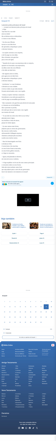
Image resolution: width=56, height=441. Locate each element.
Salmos (17, 383)
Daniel (30, 379)
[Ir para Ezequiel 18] (2, 177)
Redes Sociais (32, 353)
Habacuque (45, 375)
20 (51, 306)
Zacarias (44, 381)
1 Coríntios (4, 407)
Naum (43, 372)
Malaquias (44, 383)
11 (4, 306)
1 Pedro (31, 407)
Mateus (4, 394)
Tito (30, 398)
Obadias (44, 366)
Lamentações (32, 375)
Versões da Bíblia (19, 349)
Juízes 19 (42, 238)
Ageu (43, 379)
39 (46, 317)
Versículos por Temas (20, 356)
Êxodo (3, 368)
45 (25, 322)
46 (30, 322)
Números (4, 372)
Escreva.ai (4, 416)
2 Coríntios (18, 394)
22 (9, 312)
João (3, 400)
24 (20, 312)
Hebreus (31, 402)
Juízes (3, 379)
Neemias (17, 377)
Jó (15, 381)
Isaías (30, 370)
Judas (43, 402)
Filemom (31, 400)
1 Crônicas (17, 370)
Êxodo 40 (14, 238)
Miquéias (44, 370)
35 (25, 317)
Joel (29, 383)
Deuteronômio (5, 375)
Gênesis (4, 366)
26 (30, 312)
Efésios (17, 398)
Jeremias (31, 372)
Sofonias (44, 377)
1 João (43, 396)
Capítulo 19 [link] (17, 18)
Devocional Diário (19, 351)
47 (35, 322)
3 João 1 (14, 233)
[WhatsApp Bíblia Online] (26, 428)
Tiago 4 (42, 233)
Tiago (30, 404)
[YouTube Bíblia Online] (23, 428)
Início (3, 349)
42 (9, 322)
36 (30, 317)
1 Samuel (4, 383)
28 (41, 312)
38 (41, 317)
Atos (3, 402)
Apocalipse (45, 404)
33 (15, 317)
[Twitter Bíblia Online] (37, 428)
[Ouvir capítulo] (52, 4)
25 (25, 312)
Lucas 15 (42, 243)
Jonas (43, 368)
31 (4, 317)
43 (15, 322)
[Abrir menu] (52, 1)
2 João (43, 398)
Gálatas (17, 396)
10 (51, 301)
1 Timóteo (31, 394)
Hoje (3, 351)
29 (46, 312)
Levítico (4, 370)
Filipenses (17, 400)
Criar (48, 21)
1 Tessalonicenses (19, 404)
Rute (3, 381)
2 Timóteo (31, 396)
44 (20, 322)
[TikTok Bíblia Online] (33, 428)
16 (30, 306)
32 (9, 317)
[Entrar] (45, 1)
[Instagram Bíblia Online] (19, 428)
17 (35, 306)
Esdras (17, 375)
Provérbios (18, 385)
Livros (5, 18)
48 (41, 322)
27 (35, 312)
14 (20, 306)
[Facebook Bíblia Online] (30, 428)
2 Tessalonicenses (19, 407)
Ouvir (42, 21)
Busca (3, 356)
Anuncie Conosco (33, 356)
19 (9, 4)
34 (20, 317)
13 (15, 306)
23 (15, 312)
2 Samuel (4, 385)
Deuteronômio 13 (14, 243)
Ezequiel (11, 18)
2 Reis (16, 368)
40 (51, 317)
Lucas (3, 398)
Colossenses (18, 402)
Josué (3, 377)
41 (4, 322)
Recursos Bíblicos (19, 353)
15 (25, 306)
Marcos (4, 396)
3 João (43, 400)
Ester (16, 379)
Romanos (4, 404)
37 (35, 317)
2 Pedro (44, 394)
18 (41, 306)
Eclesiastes (31, 366)
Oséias (30, 381)
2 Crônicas (17, 372)
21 (4, 312)
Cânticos (31, 368)
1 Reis (16, 366)
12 (9, 306)
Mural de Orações (33, 349)
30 (51, 312)
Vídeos (30, 351)
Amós (30, 385)
